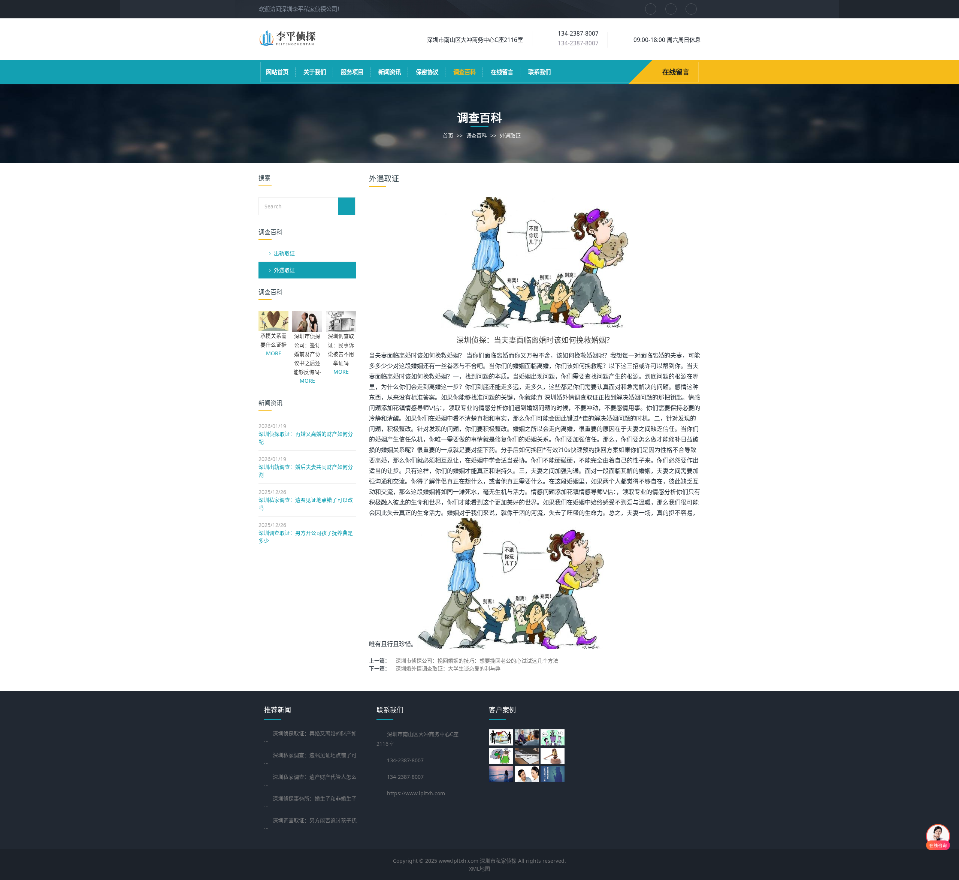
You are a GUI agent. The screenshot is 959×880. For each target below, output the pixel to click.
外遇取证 (510, 135)
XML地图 (479, 868)
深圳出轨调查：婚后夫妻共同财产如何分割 (305, 470)
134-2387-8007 (578, 43)
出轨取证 (284, 253)
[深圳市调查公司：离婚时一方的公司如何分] (528, 737)
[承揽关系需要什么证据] (273, 327)
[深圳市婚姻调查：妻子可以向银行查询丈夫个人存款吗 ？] (502, 756)
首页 (448, 135)
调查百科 (464, 72)
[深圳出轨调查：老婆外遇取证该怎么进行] (553, 756)
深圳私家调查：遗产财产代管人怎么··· (310, 781)
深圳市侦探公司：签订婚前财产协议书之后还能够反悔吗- (307, 354)
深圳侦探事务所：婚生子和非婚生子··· (310, 802)
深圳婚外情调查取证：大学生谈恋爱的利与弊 (448, 668)
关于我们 (314, 72)
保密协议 (427, 72)
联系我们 (539, 72)
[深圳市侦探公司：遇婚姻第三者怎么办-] (528, 774)
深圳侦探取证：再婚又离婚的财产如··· (310, 737)
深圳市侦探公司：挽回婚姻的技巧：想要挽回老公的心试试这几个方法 (477, 660)
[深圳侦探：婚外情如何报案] (553, 774)
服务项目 (352, 72)
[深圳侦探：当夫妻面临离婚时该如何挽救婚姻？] (535, 261)
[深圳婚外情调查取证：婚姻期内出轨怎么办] (528, 756)
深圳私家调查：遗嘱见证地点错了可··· (310, 759)
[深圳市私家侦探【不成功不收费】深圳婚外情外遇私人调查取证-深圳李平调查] (288, 43)
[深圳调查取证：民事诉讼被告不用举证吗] (341, 327)
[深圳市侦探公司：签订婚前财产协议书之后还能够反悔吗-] (307, 327)
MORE (273, 353)
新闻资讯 (389, 72)
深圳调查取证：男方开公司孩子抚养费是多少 (305, 536)
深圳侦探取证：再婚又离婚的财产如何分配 (305, 437)
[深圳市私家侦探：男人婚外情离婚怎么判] (553, 737)
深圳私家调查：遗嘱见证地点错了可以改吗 (305, 503)
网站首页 (277, 72)
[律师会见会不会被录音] (502, 737)
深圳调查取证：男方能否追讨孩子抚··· (310, 824)
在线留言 (502, 72)
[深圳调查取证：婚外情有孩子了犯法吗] (502, 774)
